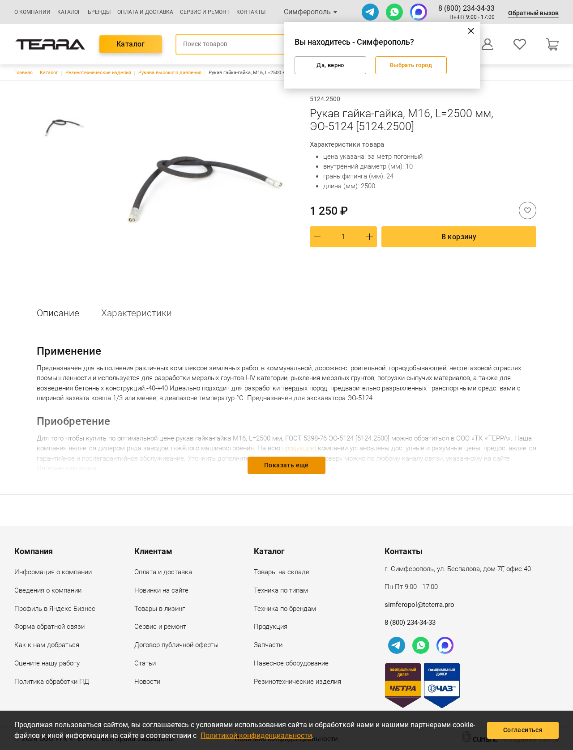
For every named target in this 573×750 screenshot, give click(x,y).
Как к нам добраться (46, 645)
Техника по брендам (285, 609)
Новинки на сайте (161, 590)
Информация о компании (53, 572)
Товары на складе (281, 572)
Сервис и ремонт (205, 12)
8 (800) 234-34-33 (466, 8)
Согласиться (523, 729)
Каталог (69, 12)
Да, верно (330, 65)
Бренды (99, 12)
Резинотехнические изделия (98, 73)
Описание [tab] (58, 313)
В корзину (459, 237)
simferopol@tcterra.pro (419, 605)
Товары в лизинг (159, 609)
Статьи (145, 663)
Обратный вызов (533, 13)
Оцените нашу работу (47, 663)
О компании (32, 12)
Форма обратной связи (49, 627)
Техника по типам (281, 590)
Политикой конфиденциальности (256, 735)
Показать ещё (286, 465)
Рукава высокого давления (169, 73)
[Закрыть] (471, 30)
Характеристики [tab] (136, 313)
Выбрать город (410, 65)
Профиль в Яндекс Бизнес (54, 609)
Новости (147, 682)
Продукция (270, 627)
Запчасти (268, 645)
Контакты (250, 12)
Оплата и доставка (145, 12)
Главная (23, 73)
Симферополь (307, 12)
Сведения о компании (47, 590)
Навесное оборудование (291, 663)
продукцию (299, 448)
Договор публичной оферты (176, 645)
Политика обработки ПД (51, 682)
